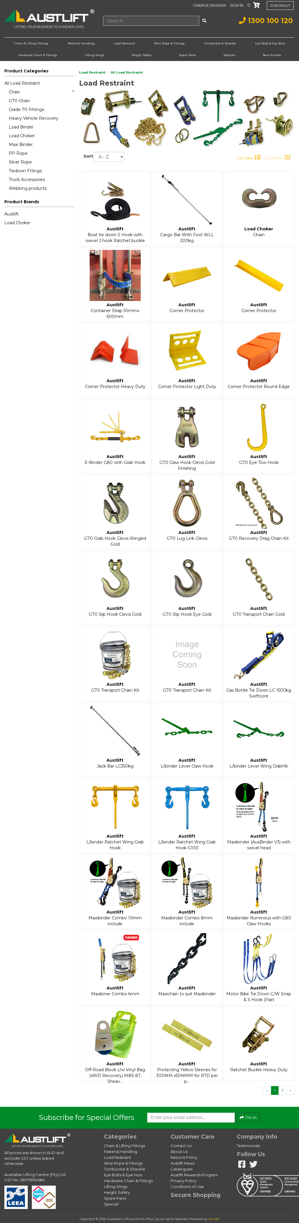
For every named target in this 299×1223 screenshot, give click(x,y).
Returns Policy (184, 1157)
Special (111, 1204)
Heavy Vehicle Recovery (33, 118)
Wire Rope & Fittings (169, 43)
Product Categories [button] (26, 71)
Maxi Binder (21, 144)
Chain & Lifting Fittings (31, 43)
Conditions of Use (187, 1186)
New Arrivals (272, 55)
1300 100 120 (269, 20)
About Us (179, 1151)
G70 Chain (19, 100)
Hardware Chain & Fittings (37, 55)
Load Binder (21, 127)
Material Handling (81, 43)
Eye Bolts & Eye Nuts (270, 43)
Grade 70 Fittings (26, 109)
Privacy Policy (184, 1180)
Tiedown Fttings (25, 170)
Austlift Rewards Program (194, 1174)
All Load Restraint (22, 83)
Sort (86, 156)
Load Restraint (124, 43)
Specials (229, 55)
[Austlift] (49, 18)
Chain (14, 92)
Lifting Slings (94, 55)
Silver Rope (20, 162)
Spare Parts (187, 55)
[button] (237, 5)
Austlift (11, 214)
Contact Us (181, 1145)
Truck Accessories (27, 179)
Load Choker (22, 135)
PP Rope (18, 153)
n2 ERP (213, 1219)
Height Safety (142, 55)
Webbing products (28, 188)
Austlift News (182, 1163)
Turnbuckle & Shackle (220, 43)
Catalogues (181, 1169)
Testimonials (248, 1145)
